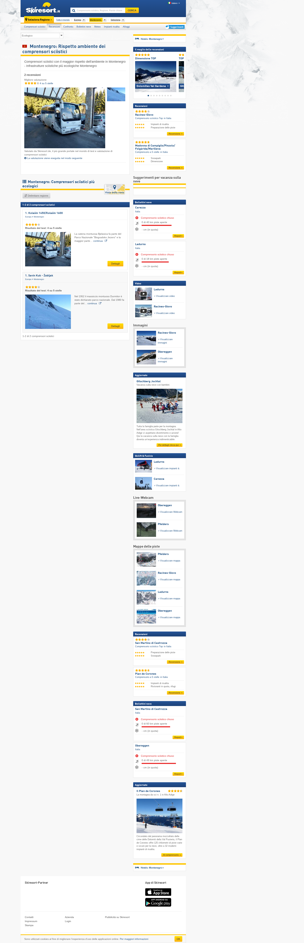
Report (177, 236)
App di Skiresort (155, 882)
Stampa (29, 925)
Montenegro (39, 217)
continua (98, 240)
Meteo (97, 26)
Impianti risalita (111, 26)
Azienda (69, 917)
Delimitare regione (37, 195)
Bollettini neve (84, 26)
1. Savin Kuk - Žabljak (39, 275)
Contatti (29, 917)
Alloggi (126, 26)
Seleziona (115, 20)
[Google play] (158, 905)
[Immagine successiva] (181, 75)
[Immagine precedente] (137, 75)
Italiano (175, 3)
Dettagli (115, 263)
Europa (28, 217)
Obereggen (142, 745)
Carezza (140, 207)
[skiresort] (44, 8)
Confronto (68, 26)
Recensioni (54, 26)
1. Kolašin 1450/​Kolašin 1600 (44, 213)
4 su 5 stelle (46, 83)
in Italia (167, 118)
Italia (137, 211)
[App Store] (158, 896)
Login (68, 921)
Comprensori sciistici (34, 26)
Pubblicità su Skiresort (117, 917)
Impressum (31, 921)
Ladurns (140, 244)
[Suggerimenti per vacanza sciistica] (174, 27)
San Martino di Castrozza (151, 709)
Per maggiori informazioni (134, 939)
